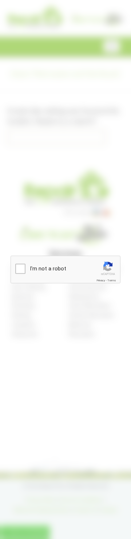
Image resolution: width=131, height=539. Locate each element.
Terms (111, 280)
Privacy (100, 280)
